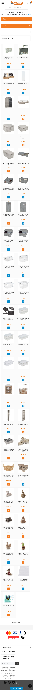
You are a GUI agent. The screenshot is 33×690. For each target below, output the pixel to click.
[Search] (25, 8)
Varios (4, 26)
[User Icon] (27, 3)
